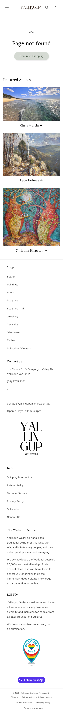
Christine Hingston (30, 250)
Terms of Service (17, 493)
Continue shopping (31, 56)
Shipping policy (43, 703)
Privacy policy (45, 697)
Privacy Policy (15, 501)
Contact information (33, 708)
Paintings (12, 284)
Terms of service (24, 703)
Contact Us (13, 517)
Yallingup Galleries (29, 693)
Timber (11, 340)
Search (11, 276)
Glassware (13, 332)
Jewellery (12, 316)
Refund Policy (15, 485)
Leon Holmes (29, 180)
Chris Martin (29, 125)
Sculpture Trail (15, 308)
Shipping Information (19, 477)
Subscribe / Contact (19, 348)
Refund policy (28, 697)
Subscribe (13, 509)
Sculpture (12, 300)
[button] (7, 7)
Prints (10, 292)
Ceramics (12, 324)
